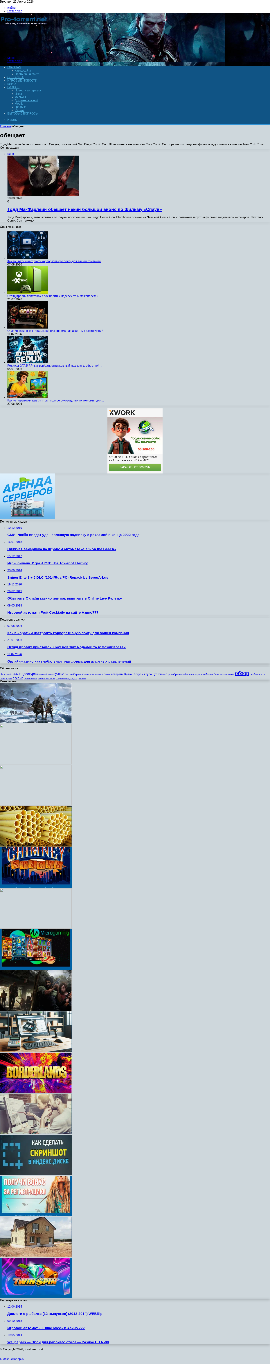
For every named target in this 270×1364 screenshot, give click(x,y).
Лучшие (58, 674)
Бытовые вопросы (22, 113)
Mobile (19, 103)
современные (62, 678)
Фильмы (20, 97)
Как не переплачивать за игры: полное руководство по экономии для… (55, 400)
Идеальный (41, 674)
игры (197, 674)
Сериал (77, 674)
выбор (166, 674)
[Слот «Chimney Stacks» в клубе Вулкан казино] (36, 886)
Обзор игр (15, 77)
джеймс (184, 674)
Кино (11, 83)
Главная (5, 126)
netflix (9, 674)
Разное (13, 87)
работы (42, 678)
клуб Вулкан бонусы (211, 674)
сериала (50, 678)
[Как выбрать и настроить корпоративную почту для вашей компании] (27, 257)
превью (18, 678)
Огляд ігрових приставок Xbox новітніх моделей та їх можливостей (52, 296)
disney (3, 674)
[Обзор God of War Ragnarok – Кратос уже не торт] (36, 722)
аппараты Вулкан (122, 674)
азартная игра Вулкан (100, 674)
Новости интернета (28, 90)
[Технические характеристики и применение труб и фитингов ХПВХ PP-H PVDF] (36, 845)
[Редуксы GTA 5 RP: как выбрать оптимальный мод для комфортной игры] (27, 362)
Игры (18, 93)
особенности (257, 674)
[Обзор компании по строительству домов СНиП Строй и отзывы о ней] (36, 1256)
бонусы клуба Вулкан (148, 674)
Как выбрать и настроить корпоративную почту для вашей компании (54, 261)
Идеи (50, 674)
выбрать (176, 674)
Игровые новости (22, 80)
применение (30, 678)
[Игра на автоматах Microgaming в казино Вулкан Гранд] (36, 968)
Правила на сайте (27, 73)
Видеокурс (27, 674)
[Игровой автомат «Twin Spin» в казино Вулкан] (36, 1297)
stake (16, 674)
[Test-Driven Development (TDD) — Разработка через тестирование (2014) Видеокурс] (36, 804)
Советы (85, 674)
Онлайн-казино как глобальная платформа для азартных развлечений (55, 330)
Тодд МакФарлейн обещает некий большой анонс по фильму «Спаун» (84, 209)
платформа (6, 678)
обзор (242, 673)
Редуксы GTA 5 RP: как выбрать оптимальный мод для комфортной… (54, 365)
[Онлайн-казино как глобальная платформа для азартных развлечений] (27, 327)
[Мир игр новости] (24, 51)
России (69, 674)
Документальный (26, 100)
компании (228, 674)
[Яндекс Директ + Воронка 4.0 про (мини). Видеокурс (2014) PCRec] (36, 763)
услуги (73, 678)
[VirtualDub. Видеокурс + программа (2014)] (36, 927)
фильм (82, 678)
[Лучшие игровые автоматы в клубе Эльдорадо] (36, 1214)
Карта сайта (23, 70)
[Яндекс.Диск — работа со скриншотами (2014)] (36, 1173)
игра (191, 674)
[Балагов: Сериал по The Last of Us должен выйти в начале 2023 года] (36, 1009)
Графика (20, 106)
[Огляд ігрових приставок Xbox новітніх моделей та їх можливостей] (27, 292)
